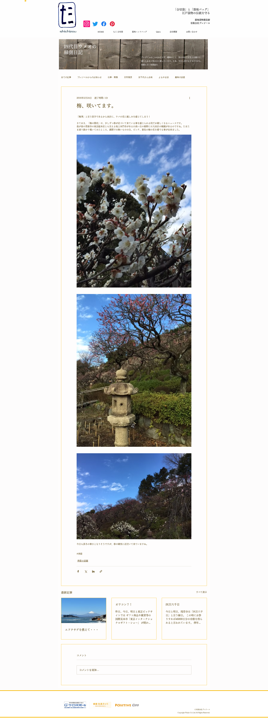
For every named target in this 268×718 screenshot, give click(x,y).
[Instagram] (86, 24)
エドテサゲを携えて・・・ (81, 629)
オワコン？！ (123, 604)
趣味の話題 (180, 77)
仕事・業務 (113, 77)
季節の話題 (82, 561)
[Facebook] (103, 24)
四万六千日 (173, 604)
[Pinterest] (112, 24)
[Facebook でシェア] (78, 571)
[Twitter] (95, 24)
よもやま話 (164, 77)
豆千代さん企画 (145, 77)
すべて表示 (201, 592)
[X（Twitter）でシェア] (85, 571)
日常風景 (128, 77)
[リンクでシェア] (100, 571)
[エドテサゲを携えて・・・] (83, 610)
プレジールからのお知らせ (89, 77)
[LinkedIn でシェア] (93, 571)
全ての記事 (66, 77)
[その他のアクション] (189, 98)
